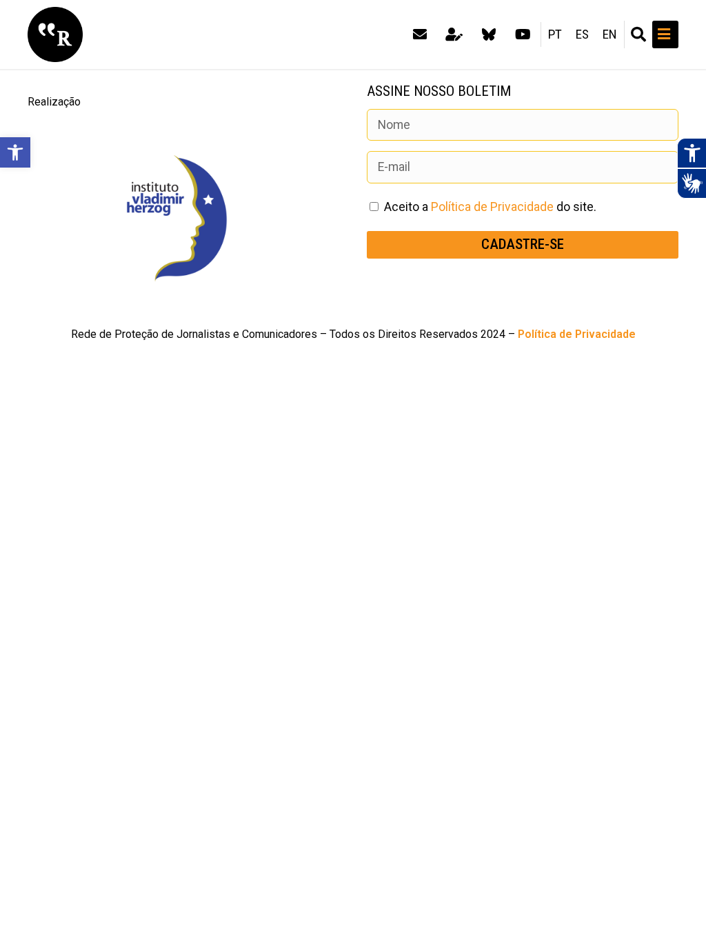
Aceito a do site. (490, 207)
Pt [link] (555, 34)
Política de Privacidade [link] (492, 207)
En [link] (610, 34)
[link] (15, 152)
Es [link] (582, 34)
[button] (638, 34)
